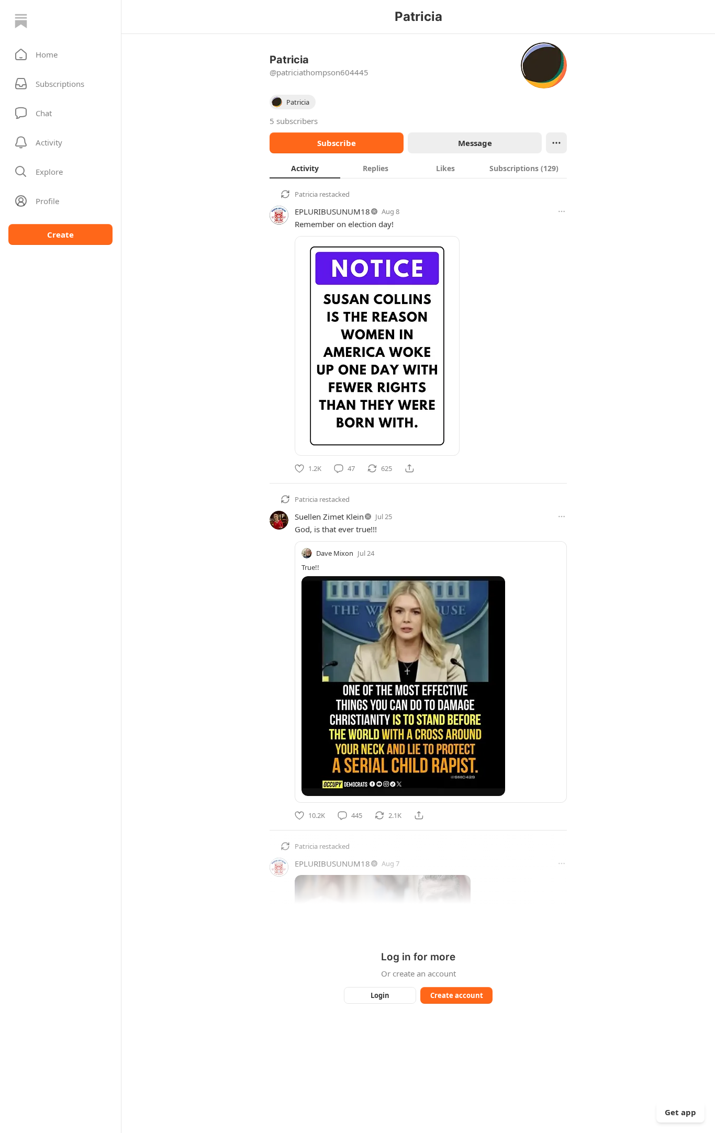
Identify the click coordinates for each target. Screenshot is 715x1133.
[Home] (20, 20)
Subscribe (336, 143)
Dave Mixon (334, 553)
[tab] (305, 168)
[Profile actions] (556, 142)
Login (380, 995)
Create (60, 234)
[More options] (561, 211)
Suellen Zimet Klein (329, 516)
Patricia (306, 194)
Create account (456, 995)
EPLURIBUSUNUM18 (332, 211)
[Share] (409, 468)
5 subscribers (294, 121)
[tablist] (418, 168)
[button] (60, 54)
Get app (680, 1112)
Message (475, 143)
